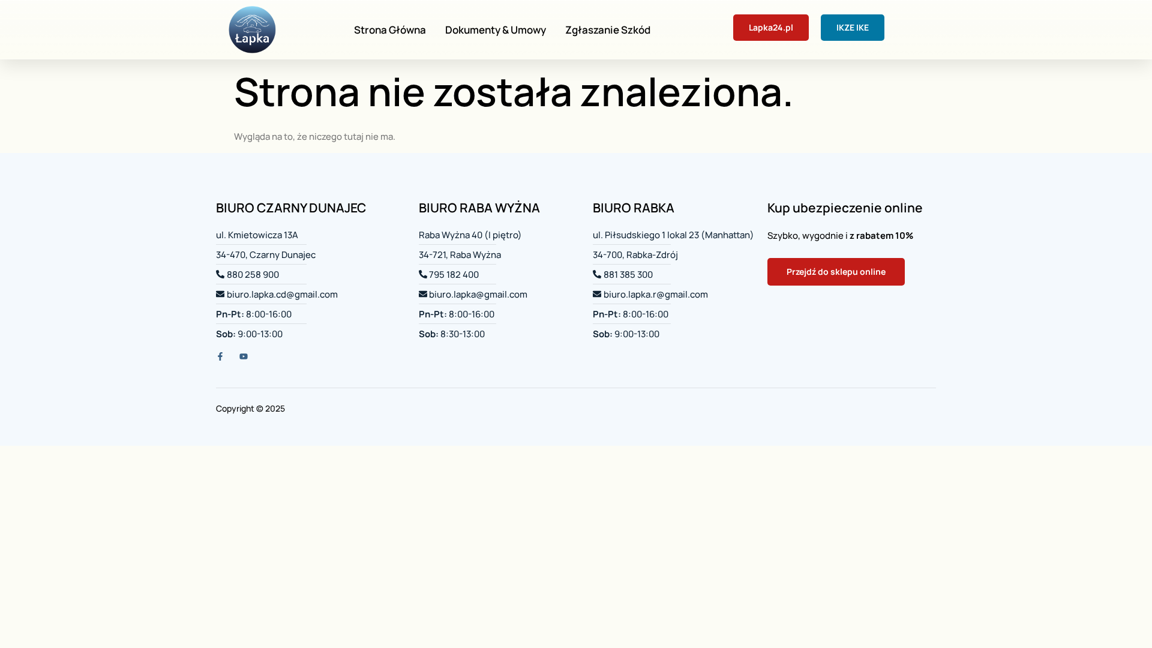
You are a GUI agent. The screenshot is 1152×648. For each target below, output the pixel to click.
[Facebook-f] (220, 356)
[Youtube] (243, 356)
